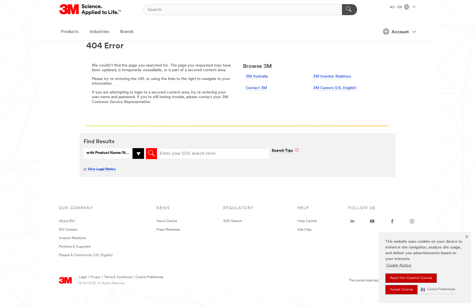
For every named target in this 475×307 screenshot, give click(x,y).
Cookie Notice (398, 266)
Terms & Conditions (118, 277)
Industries (99, 32)
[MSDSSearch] (151, 153)
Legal (83, 277)
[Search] (349, 9)
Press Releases (168, 229)
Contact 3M (256, 88)
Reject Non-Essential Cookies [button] (411, 278)
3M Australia (257, 76)
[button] (438, 289)
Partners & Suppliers (75, 246)
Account (400, 32)
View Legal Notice (102, 169)
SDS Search (232, 221)
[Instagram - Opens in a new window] (412, 221)
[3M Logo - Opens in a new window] (90, 9)
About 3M (67, 221)
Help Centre (307, 221)
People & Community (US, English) (86, 255)
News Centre (166, 221)
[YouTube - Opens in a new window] (372, 221)
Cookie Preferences (149, 277)
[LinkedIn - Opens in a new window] (352, 221)
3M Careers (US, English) (334, 88)
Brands (127, 32)
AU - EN (396, 7)
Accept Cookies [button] (401, 289)
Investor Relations (72, 238)
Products (70, 32)
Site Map (304, 229)
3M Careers (68, 229)
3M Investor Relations (332, 76)
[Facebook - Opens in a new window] (392, 221)
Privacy (95, 277)
